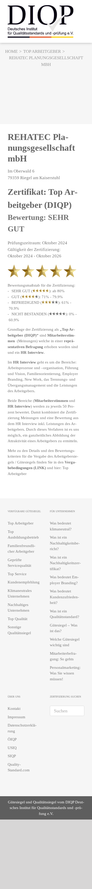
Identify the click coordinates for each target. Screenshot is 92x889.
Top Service (17, 574)
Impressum (16, 717)
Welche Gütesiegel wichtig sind (64, 642)
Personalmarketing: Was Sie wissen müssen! (65, 673)
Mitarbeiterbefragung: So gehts (63, 656)
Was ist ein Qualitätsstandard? (64, 614)
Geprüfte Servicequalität (19, 563)
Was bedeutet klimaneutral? (61, 526)
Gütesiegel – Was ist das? (63, 628)
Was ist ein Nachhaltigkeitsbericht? (65, 543)
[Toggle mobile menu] (82, 20)
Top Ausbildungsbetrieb (23, 535)
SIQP (12, 756)
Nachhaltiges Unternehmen (18, 608)
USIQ (12, 748)
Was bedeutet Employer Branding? (64, 580)
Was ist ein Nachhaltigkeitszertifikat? (65, 563)
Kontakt (14, 708)
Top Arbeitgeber (20, 523)
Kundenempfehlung (24, 582)
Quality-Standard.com (19, 767)
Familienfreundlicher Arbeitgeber (21, 549)
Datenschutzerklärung (22, 728)
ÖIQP (12, 739)
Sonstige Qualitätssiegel (19, 630)
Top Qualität (17, 619)
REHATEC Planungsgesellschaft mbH (41, 148)
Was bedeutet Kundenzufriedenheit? (64, 597)
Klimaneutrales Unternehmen (20, 594)
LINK (40, 468)
